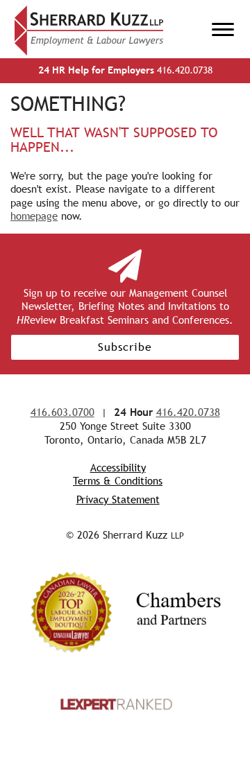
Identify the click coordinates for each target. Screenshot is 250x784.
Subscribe (125, 347)
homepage (34, 216)
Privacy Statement (118, 499)
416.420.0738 (125, 70)
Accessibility (118, 467)
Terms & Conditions (117, 481)
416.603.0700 (62, 412)
